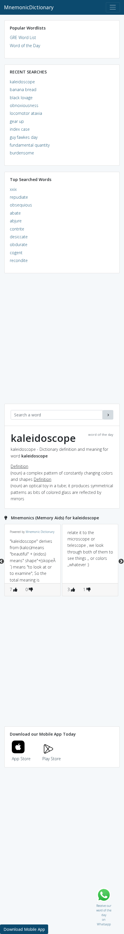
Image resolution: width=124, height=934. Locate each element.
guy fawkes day (23, 137)
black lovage (21, 97)
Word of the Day (25, 45)
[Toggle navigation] (113, 7)
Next (121, 561)
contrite (17, 229)
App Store (21, 758)
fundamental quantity (30, 145)
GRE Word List (23, 37)
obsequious (21, 205)
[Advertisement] (62, 341)
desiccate (19, 236)
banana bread (23, 89)
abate (15, 213)
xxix (13, 189)
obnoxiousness (24, 105)
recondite (19, 260)
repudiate (19, 197)
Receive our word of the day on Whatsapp (103, 904)
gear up (17, 121)
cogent (16, 252)
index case (20, 129)
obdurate (18, 244)
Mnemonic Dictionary (40, 532)
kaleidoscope (22, 81)
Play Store (51, 758)
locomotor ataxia (26, 113)
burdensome (22, 153)
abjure (16, 221)
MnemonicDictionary (29, 7)
